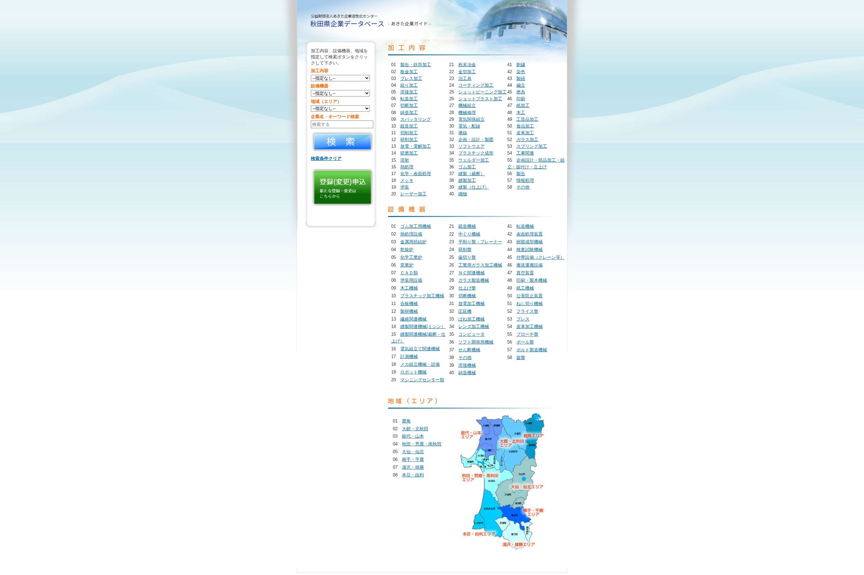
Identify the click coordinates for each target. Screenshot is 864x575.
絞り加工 (409, 85)
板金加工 (409, 71)
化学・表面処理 (415, 173)
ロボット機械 (413, 372)
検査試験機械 (529, 249)
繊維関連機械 (413, 319)
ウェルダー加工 (473, 160)
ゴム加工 (467, 166)
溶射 (404, 160)
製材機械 (409, 311)
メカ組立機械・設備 (420, 364)
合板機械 (409, 303)
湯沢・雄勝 (413, 467)
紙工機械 (525, 288)
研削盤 (464, 249)
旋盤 (520, 357)
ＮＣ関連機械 (471, 272)
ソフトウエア (471, 146)
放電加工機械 (471, 303)
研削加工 (409, 139)
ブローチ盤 (527, 334)
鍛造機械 (467, 226)
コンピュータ (471, 334)
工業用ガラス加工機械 (480, 265)
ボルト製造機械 (531, 349)
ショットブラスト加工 (480, 98)
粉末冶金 (467, 64)
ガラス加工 (527, 139)
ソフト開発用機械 (475, 342)
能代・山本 (413, 436)
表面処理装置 (529, 234)
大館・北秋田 (415, 428)
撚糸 (520, 91)
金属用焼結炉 (413, 241)
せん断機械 (469, 349)
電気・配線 (469, 126)
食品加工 (525, 126)
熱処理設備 (411, 234)
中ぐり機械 (469, 234)
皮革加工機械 (529, 326)
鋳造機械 (467, 372)
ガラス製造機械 (473, 280)
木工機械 (409, 288)
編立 (520, 85)
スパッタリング (415, 119)
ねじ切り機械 (529, 303)
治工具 (464, 78)
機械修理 (467, 112)
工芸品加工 (527, 119)
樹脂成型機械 (529, 241)
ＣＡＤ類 (409, 272)
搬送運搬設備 (529, 265)
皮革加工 (525, 132)
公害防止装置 (529, 295)
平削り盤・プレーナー (480, 241)
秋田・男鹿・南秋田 (421, 443)
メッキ (406, 180)
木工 (520, 112)
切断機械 (467, 295)
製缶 (520, 173)
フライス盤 (527, 311)
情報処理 (525, 180)
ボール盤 (525, 342)
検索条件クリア (326, 158)
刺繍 (520, 64)
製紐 (520, 78)
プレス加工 (411, 78)
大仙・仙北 (413, 451)
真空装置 (525, 272)
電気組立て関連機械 (420, 348)
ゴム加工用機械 (415, 226)
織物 (462, 193)
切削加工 (409, 132)
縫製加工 (467, 180)
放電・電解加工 (415, 146)
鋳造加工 (409, 112)
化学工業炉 (411, 257)
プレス (523, 319)
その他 (523, 187)
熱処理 (406, 166)
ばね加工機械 (471, 319)
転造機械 (525, 226)
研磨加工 (409, 153)
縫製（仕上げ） (473, 187)
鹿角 (406, 420)
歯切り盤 (467, 257)
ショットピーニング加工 (482, 91)
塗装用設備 (411, 280)
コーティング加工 (475, 85)
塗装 (404, 187)
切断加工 (409, 105)
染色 (520, 71)
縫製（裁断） (471, 173)
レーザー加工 (413, 193)
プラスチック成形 (475, 153)
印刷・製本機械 (531, 280)
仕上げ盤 (467, 288)
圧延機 (464, 311)
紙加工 (523, 105)
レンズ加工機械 (473, 326)
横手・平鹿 (413, 459)
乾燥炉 (406, 249)
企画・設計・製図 (475, 139)
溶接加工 (409, 91)
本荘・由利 (413, 474)
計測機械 (409, 356)
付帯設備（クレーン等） (540, 257)
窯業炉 (406, 265)
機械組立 (467, 105)
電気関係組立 (471, 119)
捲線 (462, 132)
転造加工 (409, 98)
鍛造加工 (409, 126)
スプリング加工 (531, 146)
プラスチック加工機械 (422, 295)
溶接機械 (467, 365)
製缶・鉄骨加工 (415, 64)
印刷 (520, 98)
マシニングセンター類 (422, 379)
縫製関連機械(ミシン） (423, 326)
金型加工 (467, 71)
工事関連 (525, 153)
